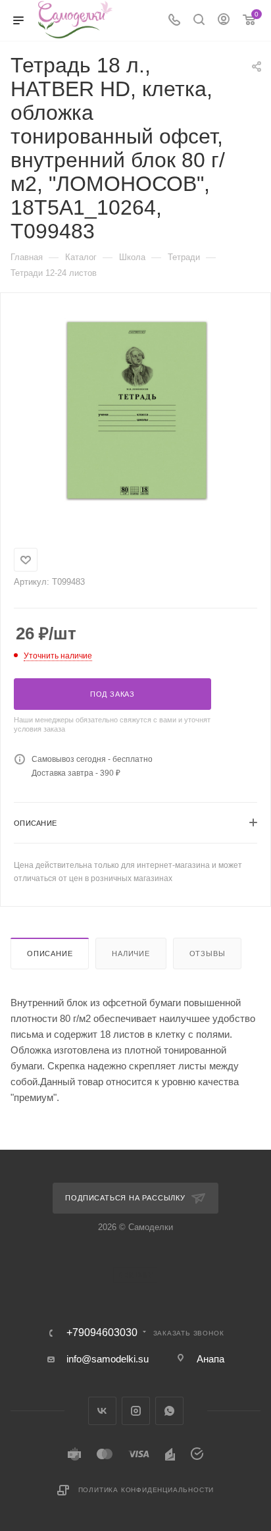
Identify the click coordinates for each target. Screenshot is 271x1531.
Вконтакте (102, 1411)
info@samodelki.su (107, 1358)
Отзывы (207, 953)
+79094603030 (101, 1333)
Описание (49, 953)
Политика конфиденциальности (146, 1489)
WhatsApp (169, 1411)
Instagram (136, 1411)
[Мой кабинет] (224, 20)
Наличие (131, 953)
